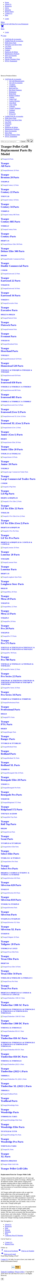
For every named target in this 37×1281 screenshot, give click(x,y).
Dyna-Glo (12, 114)
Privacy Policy (20, 1272)
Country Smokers (14, 108)
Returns (7, 1230)
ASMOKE (12, 86)
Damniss (12, 112)
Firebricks (8, 48)
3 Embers (12, 84)
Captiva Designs (14, 101)
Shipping (8, 10)
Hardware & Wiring (11, 52)
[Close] (2, 1279)
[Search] (29, 141)
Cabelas (11, 97)
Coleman (12, 106)
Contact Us (8, 13)
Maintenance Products (12, 54)
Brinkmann (12, 92)
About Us (8, 4)
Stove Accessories (11, 55)
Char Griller (13, 105)
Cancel (23, 141)
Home (7, 2)
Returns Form (9, 1244)
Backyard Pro (13, 88)
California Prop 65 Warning (14, 1235)
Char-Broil (12, 103)
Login (7, 19)
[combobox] (10, 141)
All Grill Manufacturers (16, 81)
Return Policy (9, 11)
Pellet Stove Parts (10, 43)
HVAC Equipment (11, 61)
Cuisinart (12, 110)
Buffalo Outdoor (14, 95)
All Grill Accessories (16, 83)
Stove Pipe (8, 57)
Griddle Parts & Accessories (14, 41)
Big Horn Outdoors (15, 90)
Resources (8, 6)
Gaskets (7, 50)
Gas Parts (8, 46)
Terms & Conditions (7, 1272)
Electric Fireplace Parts (12, 59)
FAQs (7, 8)
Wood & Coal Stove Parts (13, 44)
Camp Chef (13, 99)
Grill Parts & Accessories (13, 39)
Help (6, 1228)
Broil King (12, 94)
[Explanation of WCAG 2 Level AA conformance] (16, 1268)
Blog (6, 15)
